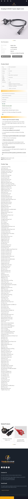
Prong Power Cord (4, 334)
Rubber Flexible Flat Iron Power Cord (8, 341)
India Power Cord (4, 279)
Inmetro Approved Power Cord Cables (8, 284)
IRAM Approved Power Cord (6, 287)
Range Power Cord (4, 340)
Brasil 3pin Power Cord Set (6, 202)
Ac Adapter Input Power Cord (7, 171)
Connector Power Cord (5, 232)
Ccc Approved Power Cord (6, 219)
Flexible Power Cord (5, 263)
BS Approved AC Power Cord (7, 212)
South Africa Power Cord (6, 352)
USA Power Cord (4, 384)
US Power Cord (4, 382)
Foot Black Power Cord (5, 266)
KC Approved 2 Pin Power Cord (7, 301)
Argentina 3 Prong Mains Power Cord (8, 185)
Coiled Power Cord (5, 227)
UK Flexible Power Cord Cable (7, 365)
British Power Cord (5, 210)
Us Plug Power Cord (5, 381)
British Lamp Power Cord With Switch (8, 209)
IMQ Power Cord (4, 277)
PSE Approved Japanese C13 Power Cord (9, 335)
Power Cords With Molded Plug (7, 333)
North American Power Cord (6, 317)
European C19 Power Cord (6, 252)
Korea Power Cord (4, 306)
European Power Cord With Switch (8, 259)
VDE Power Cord (4, 387)
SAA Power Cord (4, 347)
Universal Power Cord (5, 379)
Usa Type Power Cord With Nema (7, 385)
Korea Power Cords (5, 307)
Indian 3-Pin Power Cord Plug (7, 280)
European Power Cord (5, 257)
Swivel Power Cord (5, 361)
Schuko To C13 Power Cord (6, 351)
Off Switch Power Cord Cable (7, 318)
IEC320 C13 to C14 (6, 159)
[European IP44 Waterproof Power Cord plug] (21, 432)
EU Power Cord (4, 243)
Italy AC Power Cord (5, 296)
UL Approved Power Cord (6, 372)
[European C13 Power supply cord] (7, 431)
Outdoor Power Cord (5, 320)
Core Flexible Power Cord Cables (7, 233)
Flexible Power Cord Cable (6, 264)
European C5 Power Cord (6, 253)
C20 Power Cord (4, 217)
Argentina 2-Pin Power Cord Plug (7, 183)
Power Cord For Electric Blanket (7, 323)
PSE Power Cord (4, 337)
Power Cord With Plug (5, 330)
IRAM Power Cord (4, 289)
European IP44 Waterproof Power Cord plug (21, 440)
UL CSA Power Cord (5, 375)
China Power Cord (4, 223)
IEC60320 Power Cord (5, 276)
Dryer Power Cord (4, 235)
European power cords (9, 158)
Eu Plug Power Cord (5, 242)
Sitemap (2, 495)
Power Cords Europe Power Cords (8, 331)
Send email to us (6, 56)
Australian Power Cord (5, 200)
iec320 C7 (3, 273)
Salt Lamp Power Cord (5, 350)
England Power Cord (5, 239)
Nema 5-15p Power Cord (6, 316)
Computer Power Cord (5, 230)
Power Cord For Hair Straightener (7, 325)
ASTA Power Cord (4, 192)
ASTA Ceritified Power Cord (6, 190)
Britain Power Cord (5, 208)
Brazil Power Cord (4, 205)
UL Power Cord (4, 378)
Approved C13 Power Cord (6, 182)
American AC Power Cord (6, 179)
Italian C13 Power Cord (5, 291)
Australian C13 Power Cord (6, 198)
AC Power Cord (4, 173)
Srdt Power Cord (4, 358)
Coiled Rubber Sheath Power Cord (8, 229)
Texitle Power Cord (5, 362)
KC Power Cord (4, 303)
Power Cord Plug (4, 328)
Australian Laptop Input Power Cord (8, 199)
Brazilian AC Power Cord (6, 206)
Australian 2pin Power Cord (6, 196)
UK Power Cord (4, 370)
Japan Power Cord (4, 298)
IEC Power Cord (4, 269)
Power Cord (3, 321)
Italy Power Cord (4, 297)
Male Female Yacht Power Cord (7, 314)
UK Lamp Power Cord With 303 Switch (8, 368)
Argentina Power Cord (5, 189)
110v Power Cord (4, 168)
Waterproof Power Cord (6, 388)
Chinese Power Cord (5, 225)
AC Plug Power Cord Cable (6, 172)
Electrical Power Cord (5, 237)
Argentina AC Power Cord (6, 186)
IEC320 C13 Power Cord (5, 270)
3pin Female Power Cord (6, 169)
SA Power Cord (4, 345)
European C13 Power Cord (6, 250)
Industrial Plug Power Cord (6, 283)
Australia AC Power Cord (6, 193)
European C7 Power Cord (6, 254)
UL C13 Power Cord (5, 374)
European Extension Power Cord (7, 256)
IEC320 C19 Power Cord (5, 271)
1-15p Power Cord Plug (5, 166)
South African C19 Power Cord (7, 354)
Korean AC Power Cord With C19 (7, 310)
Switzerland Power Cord (6, 360)
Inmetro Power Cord (5, 286)
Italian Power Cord (5, 293)
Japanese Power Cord (5, 300)
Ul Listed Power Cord (5, 377)
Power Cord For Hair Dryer (6, 324)
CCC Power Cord (4, 220)
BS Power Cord (4, 213)
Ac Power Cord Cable (5, 176)
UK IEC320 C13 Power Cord (6, 367)
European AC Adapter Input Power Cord (9, 249)
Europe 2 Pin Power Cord (6, 244)
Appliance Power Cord (5, 181)
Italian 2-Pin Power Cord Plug (7, 290)
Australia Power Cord (5, 195)
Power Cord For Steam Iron (6, 327)
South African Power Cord (6, 355)
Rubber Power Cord (5, 343)
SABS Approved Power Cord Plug (7, 348)
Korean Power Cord (5, 311)
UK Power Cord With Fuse (6, 371)
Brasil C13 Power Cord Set (6, 203)
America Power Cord (5, 178)
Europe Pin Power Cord (5, 246)
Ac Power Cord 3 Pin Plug (6, 175)
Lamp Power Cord (4, 313)
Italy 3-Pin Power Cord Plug (6, 294)
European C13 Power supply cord (7, 439)
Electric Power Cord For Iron (6, 236)
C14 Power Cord (4, 216)
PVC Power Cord (4, 338)
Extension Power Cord (5, 260)
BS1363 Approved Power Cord (7, 215)
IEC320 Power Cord (5, 274)
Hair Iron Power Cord (5, 267)
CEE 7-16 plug (3, 222)
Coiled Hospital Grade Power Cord (8, 226)
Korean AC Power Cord (5, 308)
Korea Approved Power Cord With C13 (8, 304)
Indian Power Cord (5, 281)
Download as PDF (18, 56)
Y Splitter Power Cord (5, 389)
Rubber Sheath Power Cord (6, 344)
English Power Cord (5, 240)
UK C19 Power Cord (5, 364)
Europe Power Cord (5, 247)
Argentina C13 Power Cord (6, 188)
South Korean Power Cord (6, 357)
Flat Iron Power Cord (5, 262)
